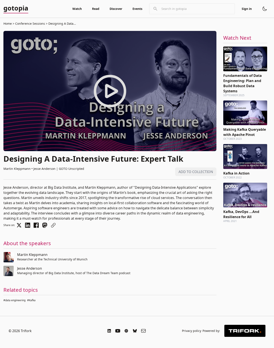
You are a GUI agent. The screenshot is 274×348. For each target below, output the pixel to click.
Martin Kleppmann (32, 254)
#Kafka (31, 300)
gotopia (15, 8)
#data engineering (14, 300)
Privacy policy (191, 331)
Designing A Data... (62, 23)
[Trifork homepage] (244, 331)
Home (7, 23)
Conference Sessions (30, 23)
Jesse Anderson (29, 268)
